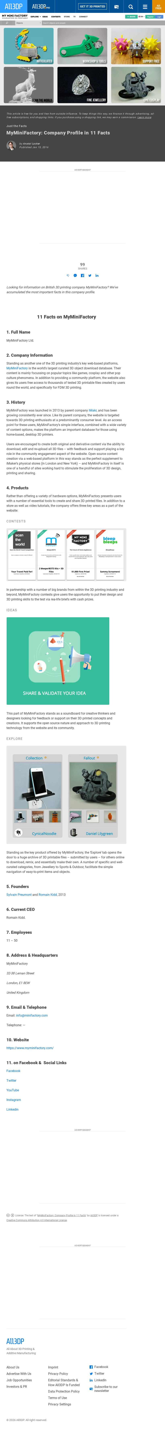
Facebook (13, 1071)
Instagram (13, 1100)
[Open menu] (145, 6)
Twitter (11, 1080)
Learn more (144, 117)
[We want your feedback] (68, 275)
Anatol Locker (31, 143)
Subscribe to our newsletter (106, 1389)
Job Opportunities (19, 1380)
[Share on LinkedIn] (97, 275)
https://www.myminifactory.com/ (30, 1048)
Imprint (53, 1367)
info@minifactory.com (32, 1015)
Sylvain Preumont (19, 895)
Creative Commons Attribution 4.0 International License (36, 1220)
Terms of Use (57, 1398)
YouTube (12, 1090)
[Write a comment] (75, 275)
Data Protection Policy (64, 1391)
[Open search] (131, 6)
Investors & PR (16, 1387)
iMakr (93, 410)
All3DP (94, 1215)
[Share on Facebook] (82, 275)
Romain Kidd (48, 895)
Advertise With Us (18, 1374)
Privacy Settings (59, 1404)
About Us (12, 1367)
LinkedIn (100, 1380)
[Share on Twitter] (89, 275)
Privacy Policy (58, 1374)
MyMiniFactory (17, 368)
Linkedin (12, 1109)
